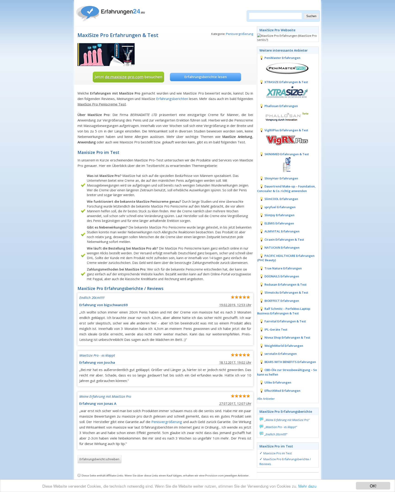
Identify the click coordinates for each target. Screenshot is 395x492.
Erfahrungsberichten (172, 98)
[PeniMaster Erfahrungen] (283, 68)
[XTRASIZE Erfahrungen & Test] (283, 92)
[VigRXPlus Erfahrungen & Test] (283, 140)
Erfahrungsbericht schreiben (99, 459)
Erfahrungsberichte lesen (205, 76)
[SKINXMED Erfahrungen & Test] (283, 164)
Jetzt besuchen (128, 76)
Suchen (311, 16)
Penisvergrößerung (239, 34)
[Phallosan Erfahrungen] (283, 116)
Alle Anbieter (266, 399)
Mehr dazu (307, 486)
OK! (373, 486)
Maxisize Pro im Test (277, 453)
